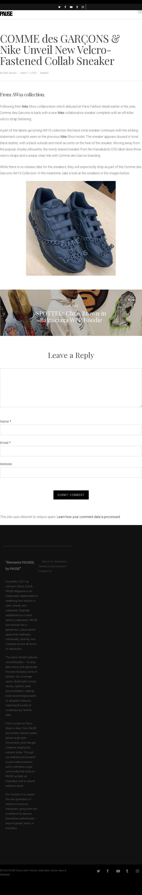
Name (5, 421)
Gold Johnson (10, 73)
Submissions (57, 566)
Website (6, 464)
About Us (45, 561)
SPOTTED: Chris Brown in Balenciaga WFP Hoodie (71, 313)
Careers (42, 566)
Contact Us (44, 571)
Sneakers (44, 73)
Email (5, 443)
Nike (25, 106)
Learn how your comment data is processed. (88, 517)
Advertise (60, 561)
